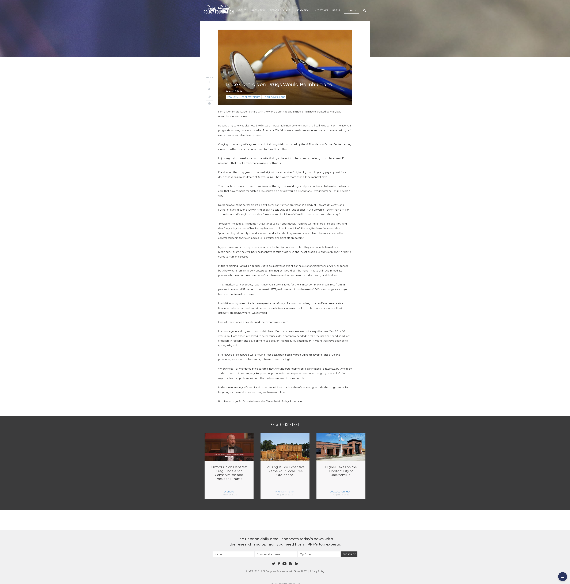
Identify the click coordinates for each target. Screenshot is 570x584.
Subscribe (349, 554)
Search (365, 11)
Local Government (274, 97)
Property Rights (251, 97)
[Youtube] (284, 563)
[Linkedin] (296, 563)
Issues (287, 10)
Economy (232, 97)
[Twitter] (209, 89)
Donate (351, 10)
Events (274, 10)
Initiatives (321, 10)
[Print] (209, 104)
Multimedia (257, 10)
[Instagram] (290, 563)
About (242, 10)
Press (336, 10)
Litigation (303, 10)
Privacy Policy (317, 571)
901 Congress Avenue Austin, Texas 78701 (284, 571)
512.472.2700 (252, 571)
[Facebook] (209, 82)
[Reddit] (209, 96)
